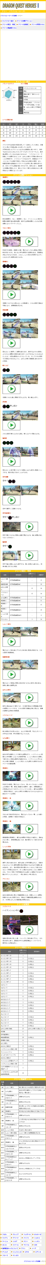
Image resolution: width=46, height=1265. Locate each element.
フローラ (5, 1255)
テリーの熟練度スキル (9, 28)
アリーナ (16, 1238)
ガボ (35, 1245)
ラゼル (4, 1234)
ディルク (5, 1252)
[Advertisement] (23, 55)
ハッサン (37, 1241)
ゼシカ (4, 1245)
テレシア (16, 1234)
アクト (23, 1248)
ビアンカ (38, 1252)
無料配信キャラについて (10, 1248)
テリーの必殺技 (23, 24)
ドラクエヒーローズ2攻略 (8, 15)
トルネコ (37, 1238)
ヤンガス (16, 1255)
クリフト (26, 1238)
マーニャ (5, 1241)
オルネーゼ (37, 1234)
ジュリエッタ (17, 1252)
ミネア (15, 1241)
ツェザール (27, 1234)
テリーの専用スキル (38, 24)
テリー (26, 1241)
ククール (16, 1245)
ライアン (5, 1238)
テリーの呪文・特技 (8, 24)
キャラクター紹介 (8, 21)
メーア (34, 1248)
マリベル (26, 1245)
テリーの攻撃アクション (25, 21)
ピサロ (27, 1252)
